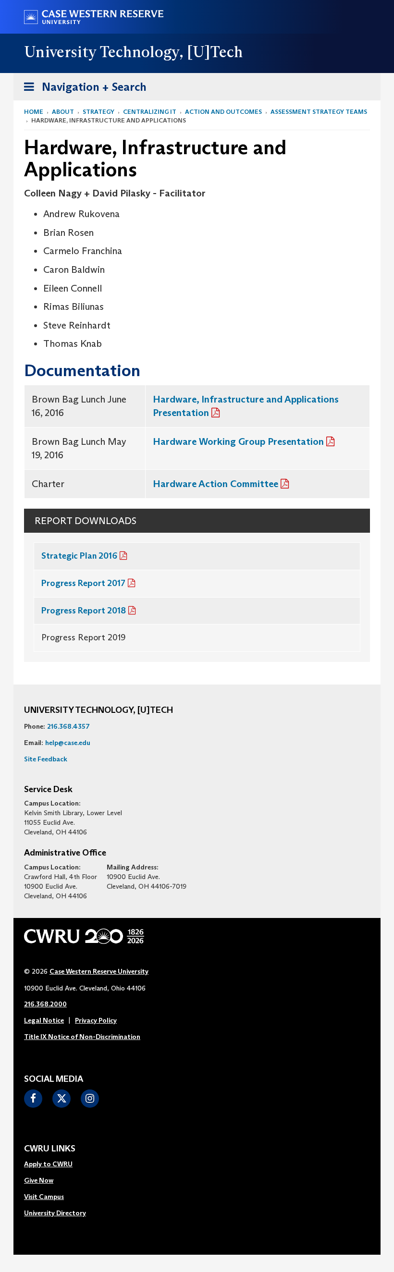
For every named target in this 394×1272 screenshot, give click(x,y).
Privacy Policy (96, 1020)
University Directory (55, 1213)
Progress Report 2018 (83, 610)
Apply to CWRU (48, 1164)
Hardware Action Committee (215, 483)
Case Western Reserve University (98, 971)
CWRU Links (49, 1149)
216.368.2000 (45, 1004)
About (63, 111)
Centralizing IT (149, 111)
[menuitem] (55, 1164)
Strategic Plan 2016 (79, 555)
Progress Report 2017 (83, 583)
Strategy (98, 111)
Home (33, 111)
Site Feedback (45, 759)
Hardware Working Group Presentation (238, 441)
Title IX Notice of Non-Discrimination (82, 1036)
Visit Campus (44, 1196)
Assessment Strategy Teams (319, 111)
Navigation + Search (82, 89)
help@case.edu (67, 742)
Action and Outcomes (223, 111)
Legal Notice (44, 1020)
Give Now (38, 1180)
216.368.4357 (68, 726)
